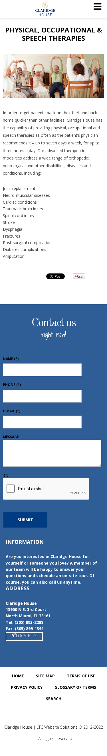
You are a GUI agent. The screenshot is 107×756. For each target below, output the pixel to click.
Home (18, 676)
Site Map (45, 676)
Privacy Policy (27, 687)
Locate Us (26, 635)
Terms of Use (81, 676)
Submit (25, 519)
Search (53, 698)
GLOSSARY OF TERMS (75, 687)
